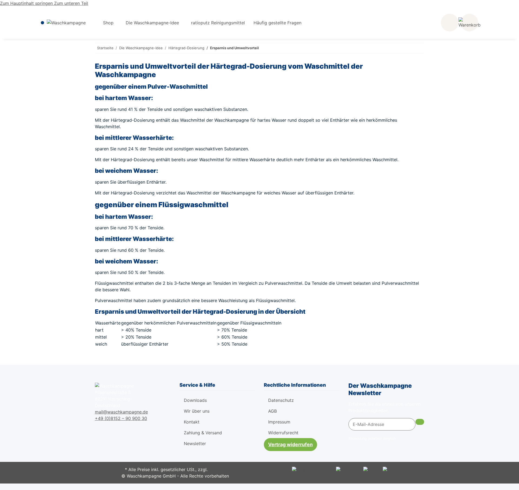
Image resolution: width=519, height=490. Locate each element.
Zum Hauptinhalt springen (27, 3)
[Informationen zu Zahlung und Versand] (313, 469)
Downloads (195, 400)
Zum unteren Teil (71, 3)
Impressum (279, 422)
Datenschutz (281, 400)
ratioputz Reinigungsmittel (218, 22)
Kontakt (191, 422)
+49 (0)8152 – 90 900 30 (121, 418)
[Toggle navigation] (42, 22)
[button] (449, 22)
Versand (217, 469)
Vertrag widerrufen (290, 444)
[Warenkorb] (469, 22)
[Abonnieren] (419, 422)
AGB (272, 411)
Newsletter (195, 443)
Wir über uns (196, 411)
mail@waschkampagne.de (121, 412)
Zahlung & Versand (203, 432)
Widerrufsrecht (283, 432)
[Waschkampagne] (66, 22)
